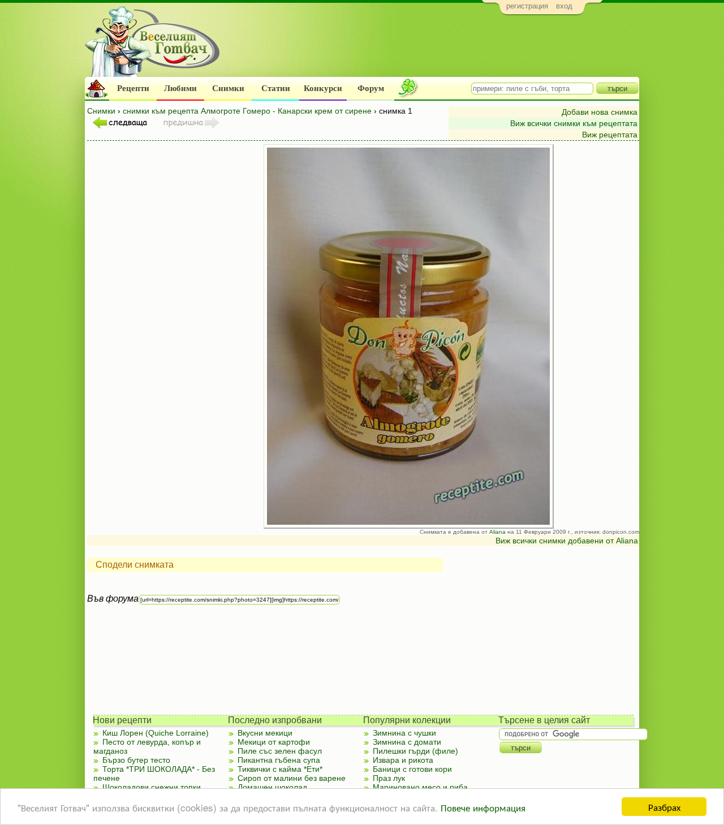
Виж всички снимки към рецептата (573, 123)
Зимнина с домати (407, 741)
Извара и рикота (403, 759)
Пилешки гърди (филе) (415, 750)
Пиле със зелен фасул (280, 750)
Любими (180, 88)
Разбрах (664, 807)
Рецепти (133, 88)
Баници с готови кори (412, 769)
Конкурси (323, 88)
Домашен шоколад (272, 787)
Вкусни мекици (265, 732)
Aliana (497, 532)
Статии (275, 88)
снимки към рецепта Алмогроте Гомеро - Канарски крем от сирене (247, 110)
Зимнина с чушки (404, 732)
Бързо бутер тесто (136, 759)
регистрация (527, 6)
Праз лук (389, 778)
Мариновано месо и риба (420, 787)
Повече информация (483, 807)
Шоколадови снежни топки (151, 787)
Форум (370, 88)
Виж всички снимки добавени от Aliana (566, 540)
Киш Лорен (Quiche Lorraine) (155, 732)
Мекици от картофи (274, 741)
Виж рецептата (609, 134)
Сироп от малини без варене (292, 778)
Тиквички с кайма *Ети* (280, 769)
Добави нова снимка (599, 111)
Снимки (228, 88)
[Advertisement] (433, 48)
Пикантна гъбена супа (279, 759)
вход (564, 6)
